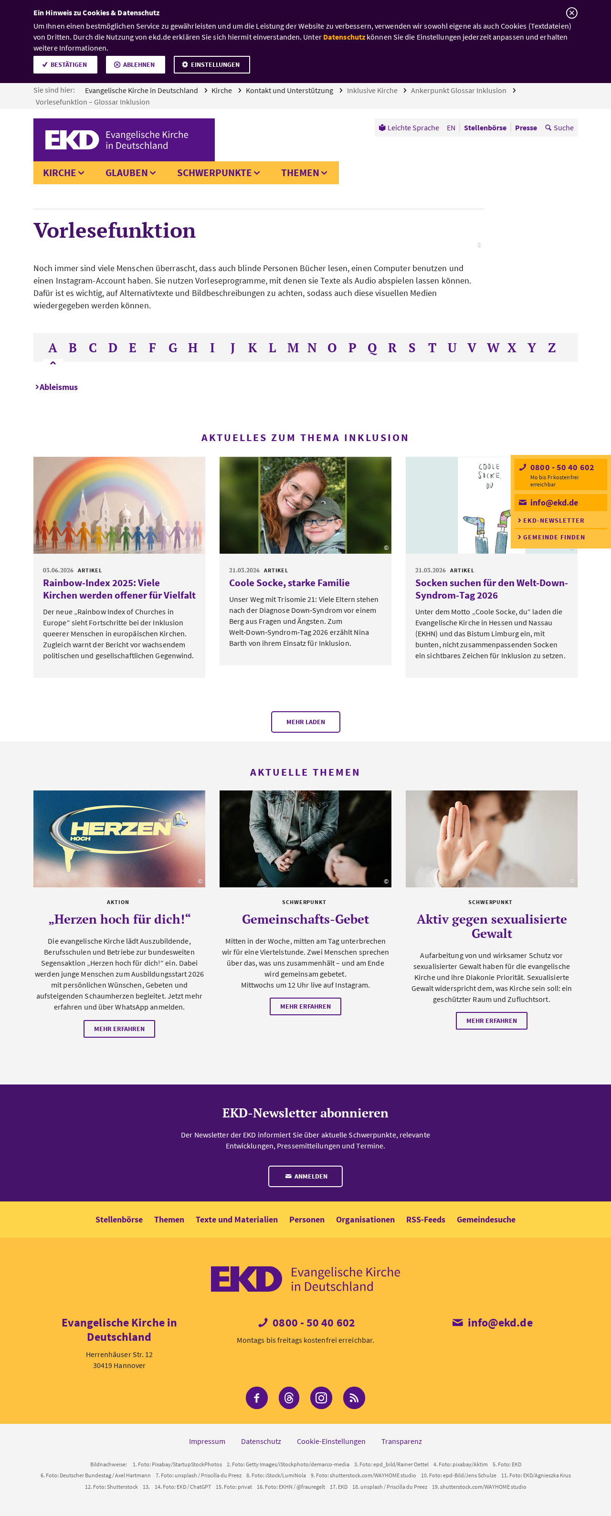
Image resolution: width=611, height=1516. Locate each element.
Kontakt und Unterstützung (290, 90)
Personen (307, 1219)
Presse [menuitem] (526, 127)
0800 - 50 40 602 (561, 467)
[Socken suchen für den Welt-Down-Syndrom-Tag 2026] (491, 505)
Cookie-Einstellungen (331, 1441)
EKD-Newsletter (554, 520)
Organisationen (365, 1219)
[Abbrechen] (572, 13)
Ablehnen (139, 64)
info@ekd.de (553, 502)
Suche (564, 127)
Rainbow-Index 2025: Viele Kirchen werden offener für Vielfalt (119, 588)
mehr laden (305, 721)
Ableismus (59, 386)
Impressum (207, 1441)
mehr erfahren (119, 1028)
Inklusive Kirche (373, 90)
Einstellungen (215, 64)
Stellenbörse (119, 1219)
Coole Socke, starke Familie (289, 582)
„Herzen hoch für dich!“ (119, 919)
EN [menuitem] (451, 127)
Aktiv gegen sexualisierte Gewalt (492, 926)
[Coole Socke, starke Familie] (305, 505)
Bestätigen (69, 64)
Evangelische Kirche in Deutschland (142, 90)
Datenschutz (344, 37)
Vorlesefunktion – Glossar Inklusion (93, 101)
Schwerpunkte (214, 172)
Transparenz (401, 1441)
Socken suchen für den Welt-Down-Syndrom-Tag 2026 (491, 588)
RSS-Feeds (425, 1219)
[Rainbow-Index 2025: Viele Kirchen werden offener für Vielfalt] (119, 505)
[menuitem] (409, 127)
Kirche (222, 90)
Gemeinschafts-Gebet (305, 919)
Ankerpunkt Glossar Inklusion (459, 90)
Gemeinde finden (554, 537)
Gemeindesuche (486, 1219)
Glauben (126, 172)
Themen (300, 172)
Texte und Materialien (237, 1219)
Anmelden (310, 1176)
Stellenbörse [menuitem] (485, 127)
